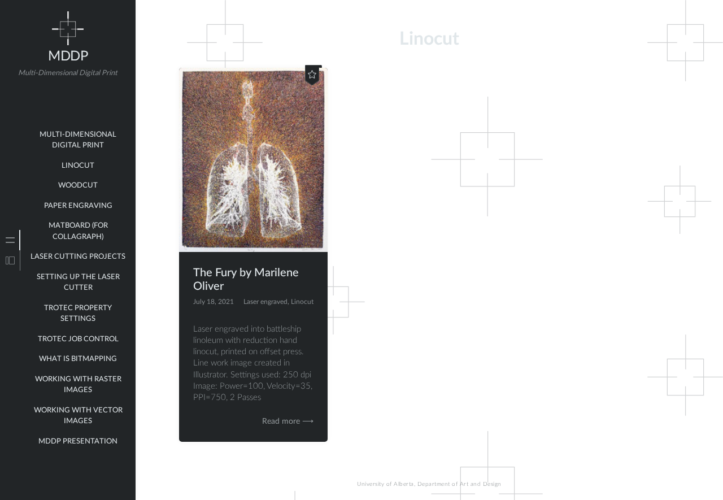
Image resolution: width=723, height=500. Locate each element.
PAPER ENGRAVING (78, 206)
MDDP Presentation (77, 441)
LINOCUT (78, 165)
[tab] (10, 240)
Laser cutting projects (78, 256)
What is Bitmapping (78, 359)
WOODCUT (78, 185)
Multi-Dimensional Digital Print (78, 140)
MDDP (68, 56)
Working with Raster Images (78, 385)
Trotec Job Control (78, 339)
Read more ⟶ (287, 421)
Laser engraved (265, 301)
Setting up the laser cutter (78, 282)
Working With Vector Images (78, 416)
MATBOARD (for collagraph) (78, 231)
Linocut (302, 301)
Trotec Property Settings (78, 314)
